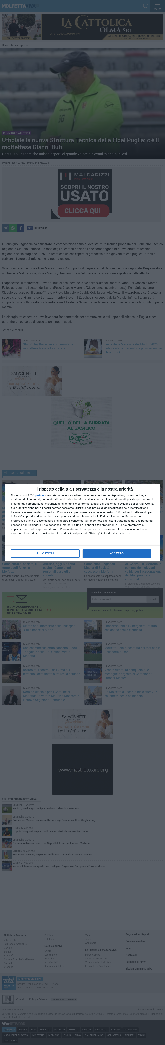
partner (39, 495)
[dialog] (82, 522)
